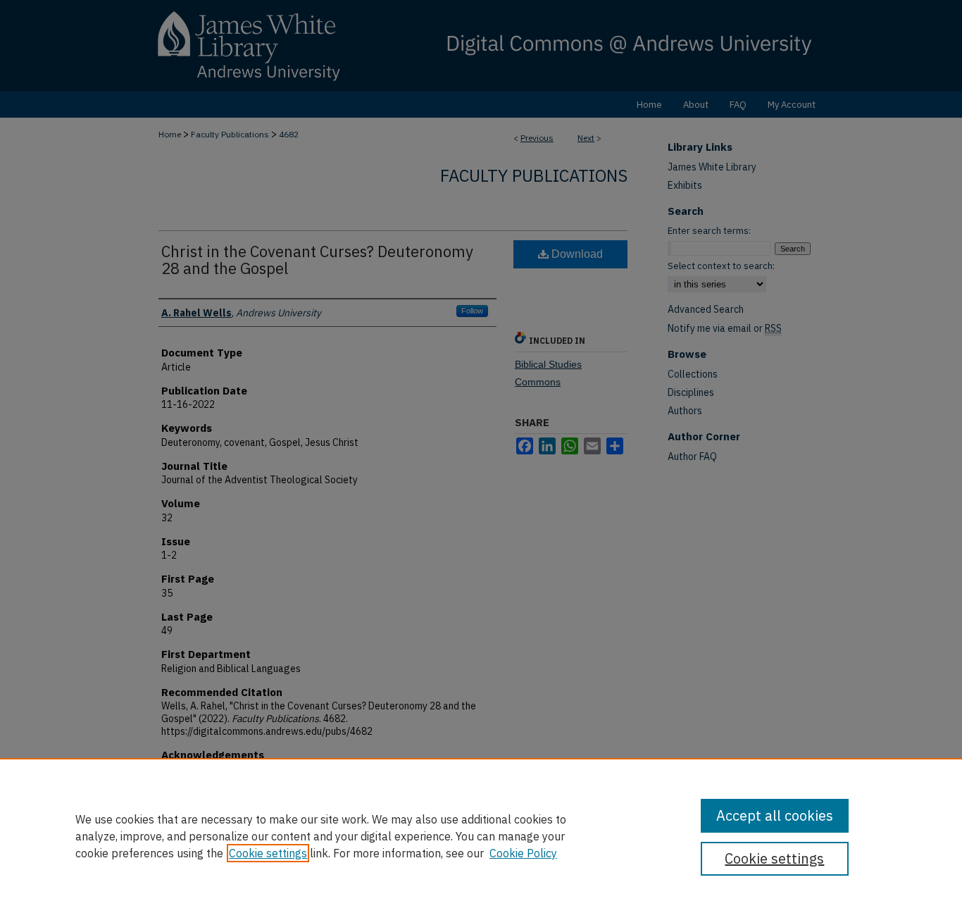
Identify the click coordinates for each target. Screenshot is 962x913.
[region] (481, 835)
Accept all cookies (774, 815)
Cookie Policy (523, 853)
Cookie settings (268, 853)
